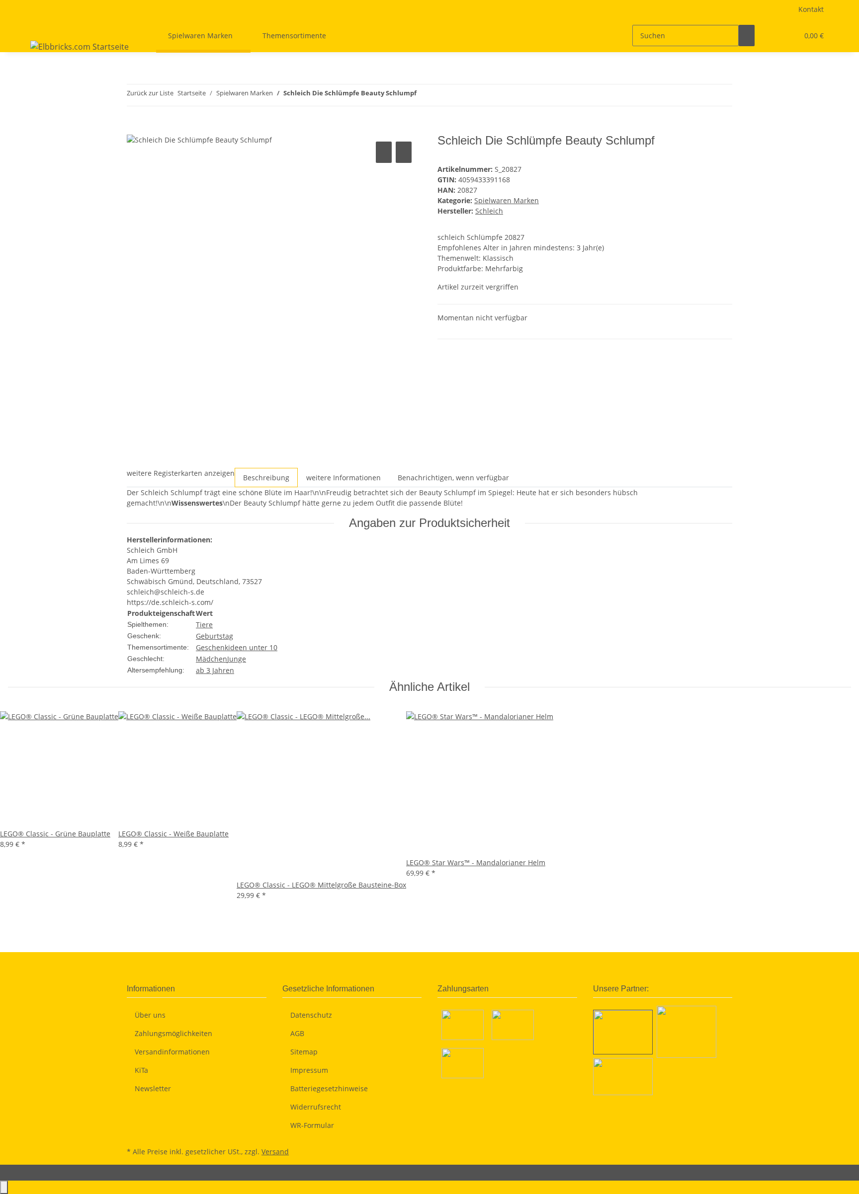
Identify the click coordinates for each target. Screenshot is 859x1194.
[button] (770, 35)
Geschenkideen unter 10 (236, 647)
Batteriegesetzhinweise (329, 1088)
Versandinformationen (172, 1051)
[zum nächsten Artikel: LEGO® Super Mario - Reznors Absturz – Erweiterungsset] (442, 95)
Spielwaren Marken (506, 200)
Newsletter (153, 1088)
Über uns (150, 1015)
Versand (275, 1151)
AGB (297, 1033)
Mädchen (211, 659)
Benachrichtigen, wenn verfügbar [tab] (453, 477)
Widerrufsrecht (315, 1107)
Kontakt (811, 9)
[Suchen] (747, 35)
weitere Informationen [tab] (343, 477)
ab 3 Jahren (215, 670)
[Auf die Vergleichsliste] (384, 152)
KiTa (141, 1070)
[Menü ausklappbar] (39, 26)
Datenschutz (311, 1015)
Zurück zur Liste (150, 92)
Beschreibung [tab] (266, 477)
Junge (236, 659)
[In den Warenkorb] (135, 128)
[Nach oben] (4, 1187)
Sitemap (304, 1051)
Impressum (309, 1070)
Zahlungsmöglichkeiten (173, 1033)
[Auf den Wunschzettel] (404, 152)
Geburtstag (214, 636)
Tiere (204, 624)
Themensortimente (294, 35)
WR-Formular (312, 1125)
